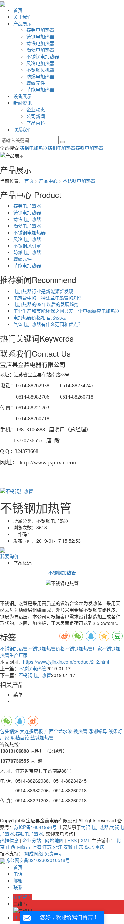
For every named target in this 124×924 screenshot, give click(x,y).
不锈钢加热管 (14, 648)
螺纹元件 (35, 83)
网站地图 (54, 840)
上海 (36, 846)
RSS (72, 840)
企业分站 (31, 840)
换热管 (80, 731)
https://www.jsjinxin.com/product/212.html (66, 661)
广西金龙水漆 (58, 731)
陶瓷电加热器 (40, 49)
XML (85, 840)
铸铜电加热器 (40, 36)
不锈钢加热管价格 (46, 648)
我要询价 (9, 556)
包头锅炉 (9, 731)
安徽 (68, 846)
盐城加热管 (42, 737)
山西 (10, 846)
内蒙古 (23, 846)
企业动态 (35, 109)
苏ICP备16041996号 (35, 827)
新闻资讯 (22, 102)
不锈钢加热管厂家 (83, 648)
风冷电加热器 (40, 63)
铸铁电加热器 (40, 43)
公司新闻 (35, 116)
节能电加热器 (40, 89)
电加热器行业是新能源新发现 (43, 291)
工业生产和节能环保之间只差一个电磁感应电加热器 (66, 310)
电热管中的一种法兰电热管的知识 (48, 297)
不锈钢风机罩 (40, 69)
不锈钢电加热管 (35, 675)
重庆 (99, 846)
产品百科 (35, 122)
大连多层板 (31, 731)
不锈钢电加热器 (42, 56)
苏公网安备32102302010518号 (37, 860)
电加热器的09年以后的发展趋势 (46, 304)
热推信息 (9, 840)
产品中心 (48, 180)
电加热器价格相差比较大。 (41, 317)
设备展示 (22, 96)
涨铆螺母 (98, 731)
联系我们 (22, 129)
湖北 (89, 846)
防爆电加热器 (40, 76)
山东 (78, 846)
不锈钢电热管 (32, 668)
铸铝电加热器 (40, 30)
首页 (17, 10)
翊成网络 (33, 853)
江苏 (47, 846)
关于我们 (22, 16)
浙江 (57, 846)
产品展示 (22, 23)
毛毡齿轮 (20, 737)
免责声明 (53, 853)
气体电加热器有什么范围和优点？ (48, 324)
